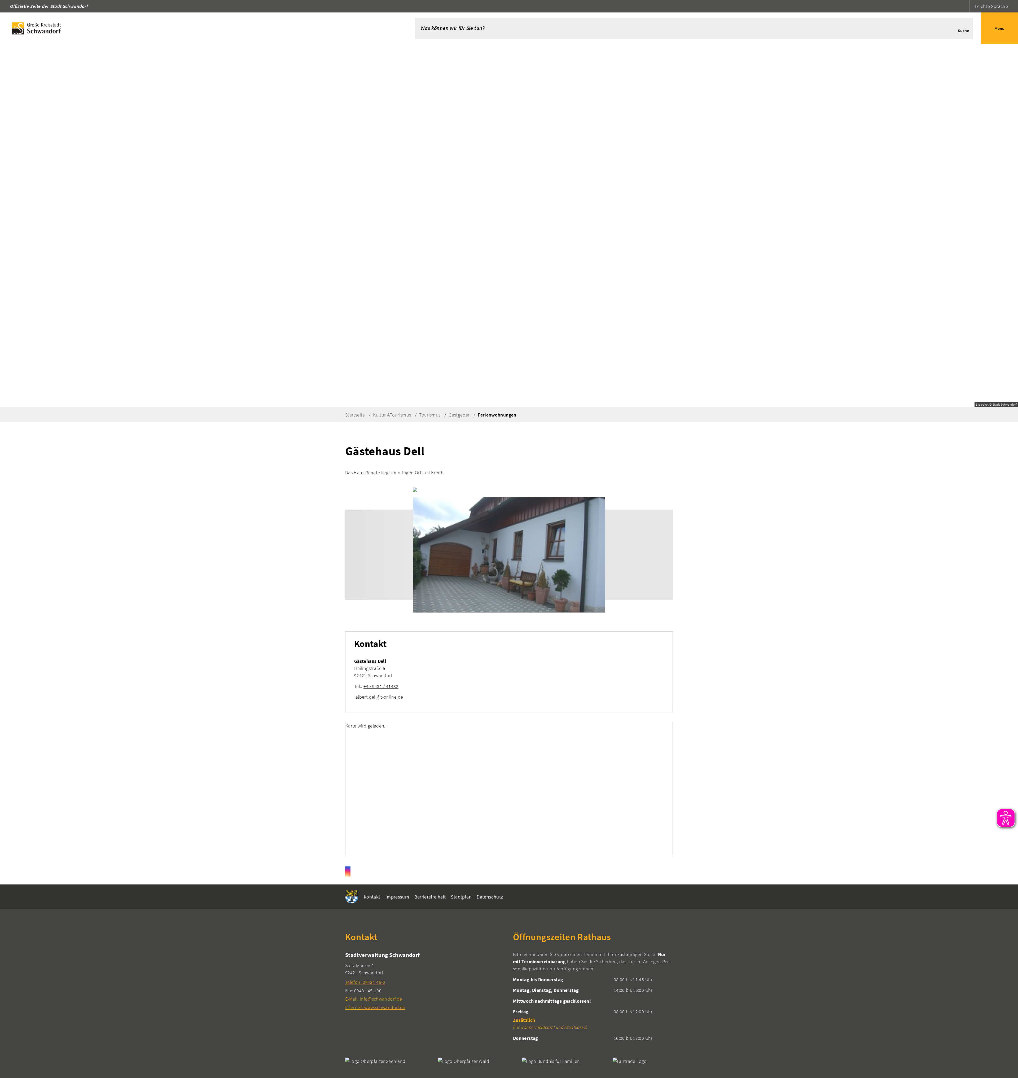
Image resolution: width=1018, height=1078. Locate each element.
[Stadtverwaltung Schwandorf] (425, 981)
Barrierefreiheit (430, 897)
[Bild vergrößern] (509, 554)
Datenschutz (490, 897)
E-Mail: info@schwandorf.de (373, 999)
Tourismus (429, 415)
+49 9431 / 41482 (380, 686)
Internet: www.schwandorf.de (375, 1007)
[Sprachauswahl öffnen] (964, 6)
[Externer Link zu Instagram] (347, 871)
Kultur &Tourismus (392, 415)
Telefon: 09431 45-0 (365, 982)
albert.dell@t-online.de (379, 697)
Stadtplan (461, 897)
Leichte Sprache (991, 6)
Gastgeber (459, 415)
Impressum (397, 897)
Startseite (355, 415)
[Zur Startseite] (199, 28)
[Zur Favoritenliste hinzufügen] (415, 489)
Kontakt (372, 897)
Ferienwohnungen (497, 415)
